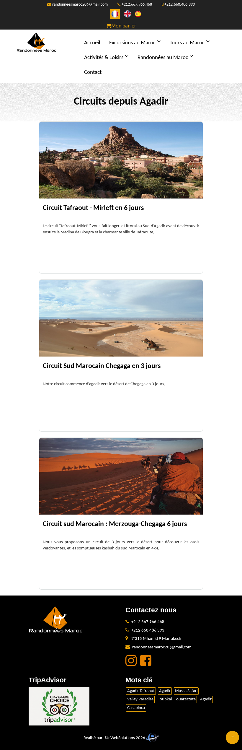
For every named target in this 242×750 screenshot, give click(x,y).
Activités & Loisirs (103, 58)
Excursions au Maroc (132, 43)
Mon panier (123, 26)
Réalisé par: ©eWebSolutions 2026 (115, 738)
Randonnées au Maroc (163, 58)
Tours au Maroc (187, 43)
